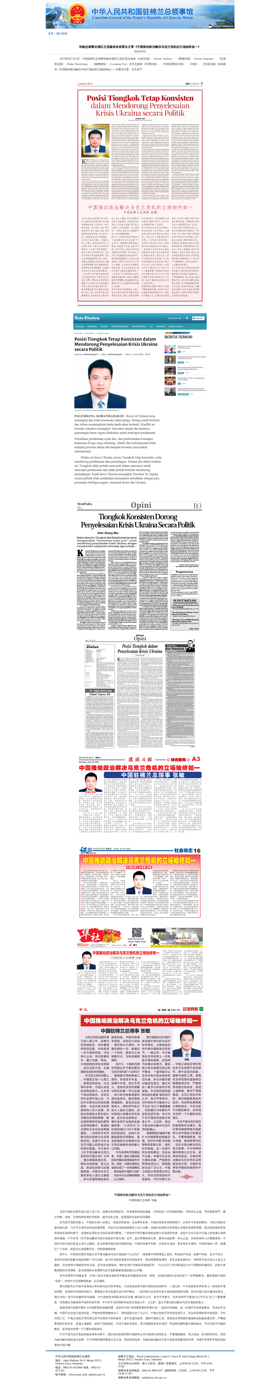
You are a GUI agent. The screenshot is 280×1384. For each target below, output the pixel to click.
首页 (51, 33)
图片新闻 (62, 33)
